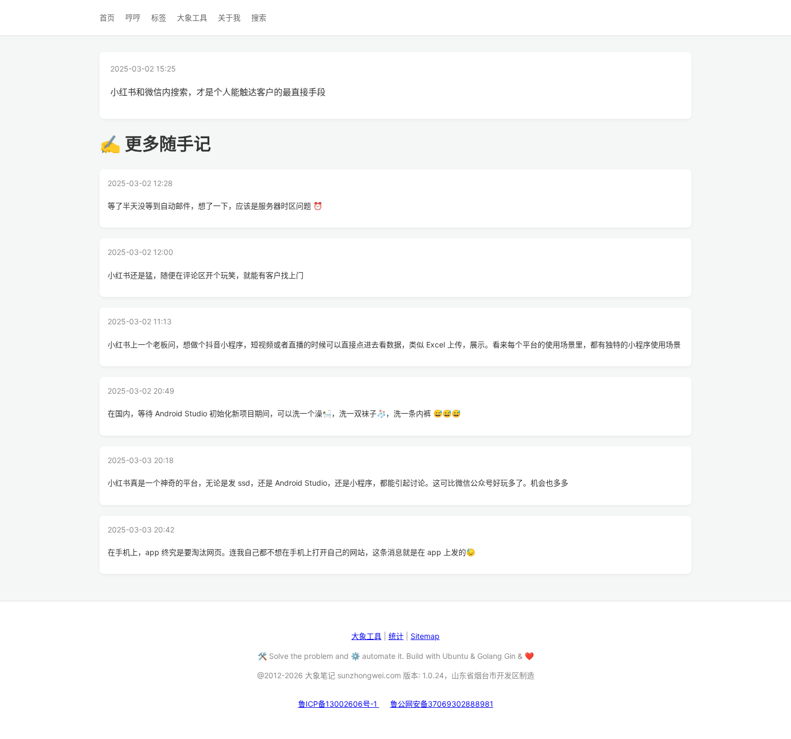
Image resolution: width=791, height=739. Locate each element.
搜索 (258, 17)
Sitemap (425, 636)
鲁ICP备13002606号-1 (338, 703)
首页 (107, 17)
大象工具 (192, 17)
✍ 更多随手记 (155, 143)
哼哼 (132, 17)
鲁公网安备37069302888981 (441, 703)
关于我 (229, 17)
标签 (158, 17)
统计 (396, 636)
